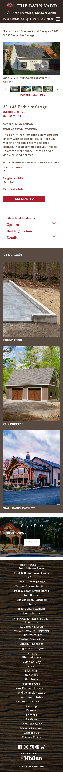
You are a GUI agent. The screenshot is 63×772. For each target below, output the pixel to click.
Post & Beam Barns (31, 568)
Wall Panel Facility (19, 508)
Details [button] (12, 238)
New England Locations (32, 688)
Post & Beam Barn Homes (31, 573)
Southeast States (31, 697)
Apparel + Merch (31, 627)
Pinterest (37, 747)
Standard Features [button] (21, 218)
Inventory (31, 622)
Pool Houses (31, 595)
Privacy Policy (31, 737)
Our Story (31, 675)
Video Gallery (32, 662)
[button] (57, 89)
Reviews (31, 719)
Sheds (50, 18)
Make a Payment (31, 728)
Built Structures (31, 635)
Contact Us (31, 733)
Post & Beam (11, 18)
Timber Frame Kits (31, 639)
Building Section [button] (19, 231)
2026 (24, 767)
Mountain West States (31, 701)
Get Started (24, 199)
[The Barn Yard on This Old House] (31, 759)
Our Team (31, 679)
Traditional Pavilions (32, 609)
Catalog (31, 706)
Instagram (26, 747)
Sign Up (31, 542)
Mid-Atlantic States (31, 692)
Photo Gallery (31, 657)
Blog (31, 666)
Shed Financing (31, 724)
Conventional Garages (36, 31)
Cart (43, 747)
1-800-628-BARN (45, 13)
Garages (26, 18)
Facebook (20, 747)
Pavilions (39, 18)
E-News (31, 710)
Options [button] (13, 225)
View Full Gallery (31, 95)
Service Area (31, 684)
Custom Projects (31, 649)
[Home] (31, 5)
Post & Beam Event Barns (31, 591)
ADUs (31, 577)
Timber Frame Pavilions (31, 586)
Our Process (13, 424)
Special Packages (31, 644)
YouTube (32, 747)
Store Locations (22, 13)
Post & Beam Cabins (31, 582)
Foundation (12, 340)
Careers (31, 715)
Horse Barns (31, 613)
